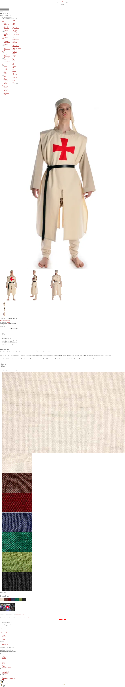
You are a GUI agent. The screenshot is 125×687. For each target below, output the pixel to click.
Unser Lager (5, 87)
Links (3, 679)
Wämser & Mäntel (6, 28)
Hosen (5, 23)
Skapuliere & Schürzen (7, 26)
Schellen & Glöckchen (7, 49)
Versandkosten (8, 322)
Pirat (5, 67)
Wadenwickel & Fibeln (7, 34)
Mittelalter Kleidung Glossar (8, 88)
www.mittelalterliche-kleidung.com (7, 671)
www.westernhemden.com (5, 672)
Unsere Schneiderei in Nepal (20, 614)
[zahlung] (1, 683)
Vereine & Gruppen (6, 92)
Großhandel (3, 666)
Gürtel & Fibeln (6, 47)
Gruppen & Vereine (15, 76)
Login (3, 643)
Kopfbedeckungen (6, 46)
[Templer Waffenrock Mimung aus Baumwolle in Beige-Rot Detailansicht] (4, 316)
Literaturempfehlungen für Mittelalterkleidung (8, 678)
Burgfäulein (5, 79)
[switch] (4, 686)
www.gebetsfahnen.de (5, 673)
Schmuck (5, 33)
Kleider (5, 40)
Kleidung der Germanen (5, 677)
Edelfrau (5, 78)
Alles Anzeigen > (6, 30)
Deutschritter (6, 70)
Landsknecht (6, 69)
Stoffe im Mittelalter (5, 676)
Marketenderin (6, 80)
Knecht (5, 71)
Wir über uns (6, 86)
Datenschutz (4, 657)
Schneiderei (3, 664)
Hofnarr (5, 72)
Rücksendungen (6, 93)
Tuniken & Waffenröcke (7, 53)
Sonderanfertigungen (7, 91)
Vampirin (5, 83)
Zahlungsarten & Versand (5, 656)
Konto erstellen (2, 19)
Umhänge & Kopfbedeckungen (8, 54)
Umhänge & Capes (6, 24)
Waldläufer (5, 73)
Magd (5, 81)
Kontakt (5, 94)
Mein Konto (62, 4)
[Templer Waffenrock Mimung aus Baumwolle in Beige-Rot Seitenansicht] (4, 311)
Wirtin (5, 82)
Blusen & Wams (6, 39)
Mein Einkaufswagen (5, 644)
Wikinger (5, 66)
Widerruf (3, 655)
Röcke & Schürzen (6, 41)
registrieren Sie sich (26, 617)
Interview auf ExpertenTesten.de (6, 667)
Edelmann (5, 68)
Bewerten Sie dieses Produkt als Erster (5, 320)
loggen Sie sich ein (19, 617)
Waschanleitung (6, 90)
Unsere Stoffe (6, 89)
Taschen (5, 35)
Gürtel (5, 32)
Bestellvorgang (4, 658)
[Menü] (5, 684)
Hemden (5, 22)
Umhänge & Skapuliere (7, 42)
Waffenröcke (6, 27)
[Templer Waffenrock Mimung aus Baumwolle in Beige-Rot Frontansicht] (4, 306)
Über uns (3, 662)
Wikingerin (5, 76)
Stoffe (13, 73)
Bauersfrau (5, 77)
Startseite (13, 80)
